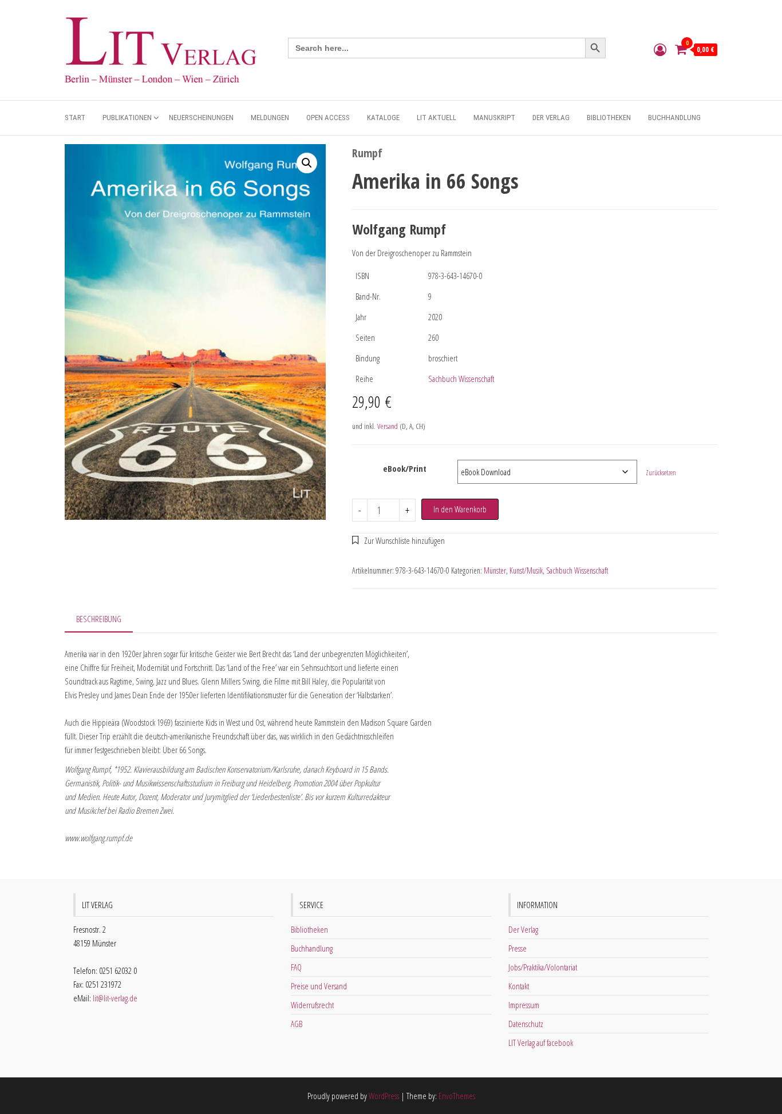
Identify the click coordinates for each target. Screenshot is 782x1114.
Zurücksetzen (661, 473)
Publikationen (127, 117)
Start (75, 117)
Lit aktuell (436, 117)
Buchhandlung (674, 117)
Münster (495, 570)
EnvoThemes (457, 1095)
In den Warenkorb (460, 509)
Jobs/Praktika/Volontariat (542, 967)
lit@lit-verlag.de (115, 998)
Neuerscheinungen (201, 117)
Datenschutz (525, 1023)
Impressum (523, 1004)
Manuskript (494, 117)
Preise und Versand (319, 986)
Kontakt (518, 986)
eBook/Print (404, 468)
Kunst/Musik (526, 570)
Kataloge (383, 117)
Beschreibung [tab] (98, 618)
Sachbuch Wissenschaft (461, 378)
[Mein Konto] (660, 49)
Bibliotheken (609, 117)
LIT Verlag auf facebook (540, 1042)
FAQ (296, 967)
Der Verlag (551, 117)
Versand (387, 426)
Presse (517, 948)
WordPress (384, 1095)
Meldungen (270, 117)
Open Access (328, 117)
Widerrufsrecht (312, 1004)
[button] (307, 163)
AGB (296, 1023)
